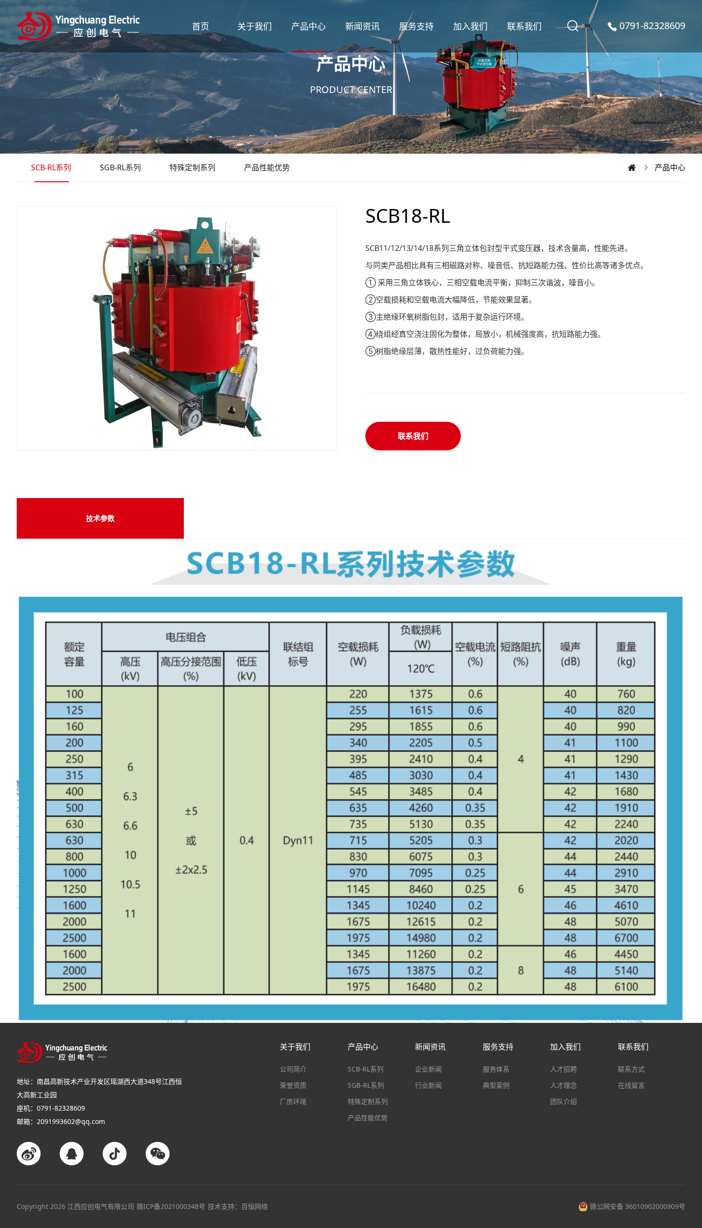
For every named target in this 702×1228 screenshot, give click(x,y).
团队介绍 (563, 1101)
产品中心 (308, 26)
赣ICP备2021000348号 (171, 1206)
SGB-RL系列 (120, 167)
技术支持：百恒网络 (238, 1206)
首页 (200, 26)
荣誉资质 (293, 1085)
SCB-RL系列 (51, 167)
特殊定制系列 (192, 167)
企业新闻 (428, 1068)
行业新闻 (428, 1085)
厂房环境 (293, 1101)
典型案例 (496, 1085)
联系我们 (524, 26)
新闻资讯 (362, 26)
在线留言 (631, 1085)
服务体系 (496, 1068)
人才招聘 (563, 1068)
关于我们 (254, 26)
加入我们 (470, 26)
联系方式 (631, 1068)
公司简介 (293, 1068)
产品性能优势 (267, 167)
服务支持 (416, 26)
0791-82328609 (652, 26)
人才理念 (563, 1085)
